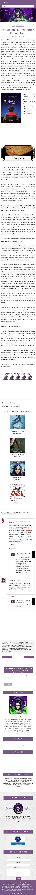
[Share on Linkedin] (14, 403)
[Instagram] (23, 745)
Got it (23, 893)
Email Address (8, 678)
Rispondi (12, 544)
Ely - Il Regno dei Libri (16, 521)
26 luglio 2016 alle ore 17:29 (20, 580)
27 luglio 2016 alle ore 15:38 (23, 554)
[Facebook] (13, 745)
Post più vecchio (29, 657)
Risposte (13, 549)
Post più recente (7, 657)
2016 (13, 25)
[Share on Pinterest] (10, 403)
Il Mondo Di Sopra (21, 553)
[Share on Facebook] (2, 403)
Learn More (15, 893)
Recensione (20, 25)
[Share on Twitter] (6, 403)
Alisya (11, 580)
